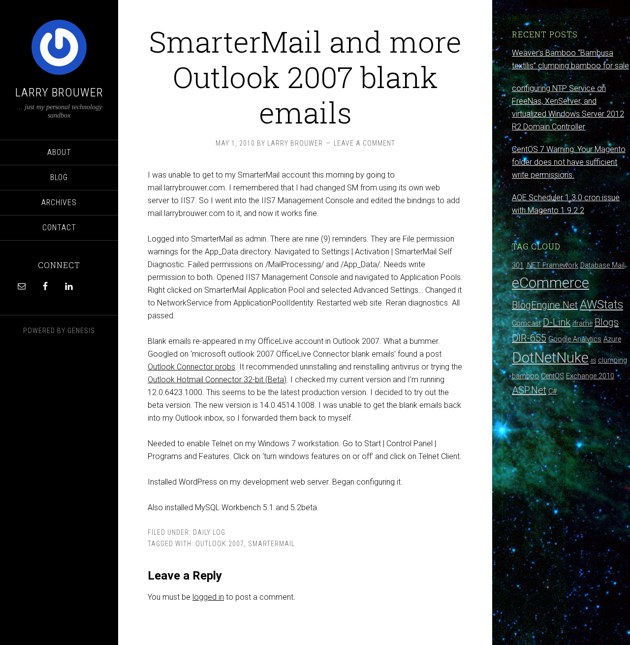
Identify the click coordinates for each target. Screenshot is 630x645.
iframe (582, 323)
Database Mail (602, 265)
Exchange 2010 (590, 376)
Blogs (607, 322)
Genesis (81, 331)
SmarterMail (271, 544)
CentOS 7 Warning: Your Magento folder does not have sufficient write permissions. (569, 162)
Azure (612, 339)
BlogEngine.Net (545, 305)
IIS (593, 361)
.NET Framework (552, 265)
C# (552, 391)
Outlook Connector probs (191, 366)
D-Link (556, 322)
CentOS (552, 376)
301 (518, 265)
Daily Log (209, 532)
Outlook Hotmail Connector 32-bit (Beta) (217, 379)
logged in (208, 597)
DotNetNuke (550, 357)
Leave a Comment (364, 143)
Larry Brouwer (59, 92)
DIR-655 (529, 338)
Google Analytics (574, 339)
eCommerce (550, 283)
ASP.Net (529, 390)
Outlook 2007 (219, 544)
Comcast (526, 323)
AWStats (601, 304)
